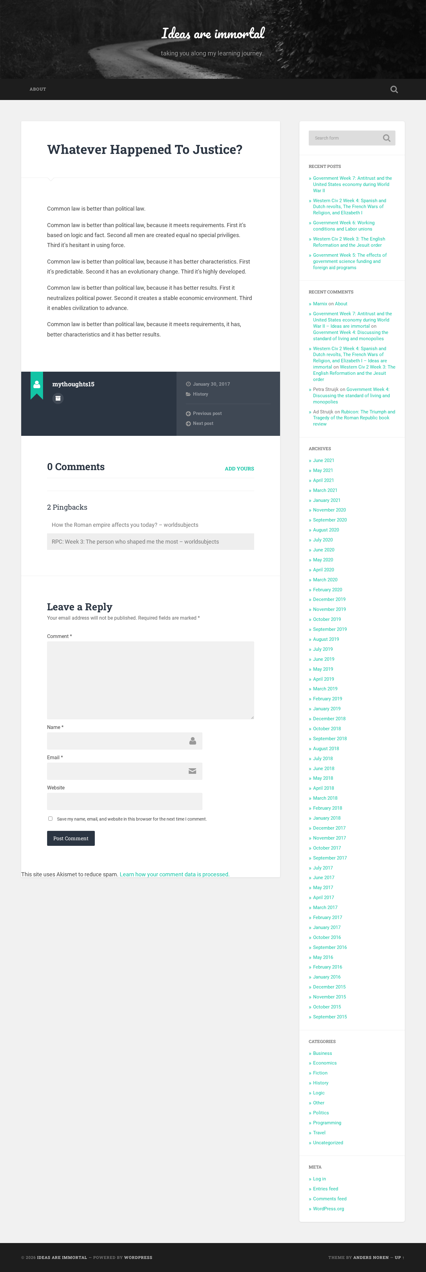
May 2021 (323, 470)
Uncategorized (328, 1143)
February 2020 (327, 590)
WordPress (138, 1257)
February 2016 (327, 967)
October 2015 (327, 1007)
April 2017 (323, 897)
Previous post (207, 413)
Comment (59, 636)
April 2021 (323, 480)
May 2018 (323, 778)
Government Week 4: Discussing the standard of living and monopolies (350, 335)
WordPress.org (328, 1209)
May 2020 (323, 560)
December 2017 (329, 828)
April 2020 (323, 570)
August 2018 (326, 748)
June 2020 (323, 550)
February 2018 (327, 808)
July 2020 (323, 540)
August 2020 (326, 530)
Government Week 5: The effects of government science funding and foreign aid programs (350, 261)
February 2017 (327, 917)
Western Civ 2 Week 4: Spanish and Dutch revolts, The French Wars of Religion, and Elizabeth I (349, 207)
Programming (327, 1123)
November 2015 (329, 997)
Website (56, 787)
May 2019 (323, 669)
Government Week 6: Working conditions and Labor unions (344, 226)
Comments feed (329, 1199)
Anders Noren (371, 1257)
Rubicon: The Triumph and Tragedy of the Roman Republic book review (354, 418)
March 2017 (325, 907)
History (200, 394)
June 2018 (323, 768)
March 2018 (325, 798)
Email (55, 757)
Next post (203, 423)
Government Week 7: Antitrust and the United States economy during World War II (352, 184)
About (38, 89)
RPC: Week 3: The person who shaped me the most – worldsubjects (135, 541)
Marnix (320, 304)
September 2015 (330, 1017)
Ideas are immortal (213, 33)
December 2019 (329, 599)
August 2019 (326, 639)
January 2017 (327, 927)
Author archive (58, 398)
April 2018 (323, 788)
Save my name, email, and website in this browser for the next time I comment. (132, 819)
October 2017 (327, 848)
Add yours (239, 468)
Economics (325, 1063)
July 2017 (323, 868)
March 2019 (325, 689)
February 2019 (327, 699)
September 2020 (330, 520)
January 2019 (327, 709)
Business (322, 1053)
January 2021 (327, 500)
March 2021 (325, 490)
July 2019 (323, 649)
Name (55, 727)
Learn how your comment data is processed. (175, 874)
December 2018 (329, 719)
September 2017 (330, 858)
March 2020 (325, 580)
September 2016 (330, 947)
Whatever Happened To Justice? (144, 149)
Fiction (320, 1073)
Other (318, 1103)
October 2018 (327, 728)
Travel (319, 1133)
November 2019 (329, 609)
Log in (319, 1179)
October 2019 (327, 619)
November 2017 (329, 838)
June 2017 (323, 877)
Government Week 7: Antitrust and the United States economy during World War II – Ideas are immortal (352, 320)
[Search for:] (352, 138)
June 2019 (323, 659)
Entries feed (325, 1189)
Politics (321, 1113)
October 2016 (327, 937)
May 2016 (323, 957)
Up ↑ (400, 1257)
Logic (319, 1093)
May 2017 (323, 887)
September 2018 (330, 738)
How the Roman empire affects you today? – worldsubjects (125, 525)
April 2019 (323, 679)
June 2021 (323, 460)
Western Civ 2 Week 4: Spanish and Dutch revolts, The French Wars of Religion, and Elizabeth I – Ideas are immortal (350, 358)
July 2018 (323, 758)
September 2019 (330, 629)
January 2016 (327, 977)
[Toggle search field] (394, 89)
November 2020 (329, 510)
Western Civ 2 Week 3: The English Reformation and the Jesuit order (349, 242)
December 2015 (329, 987)
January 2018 (327, 818)
